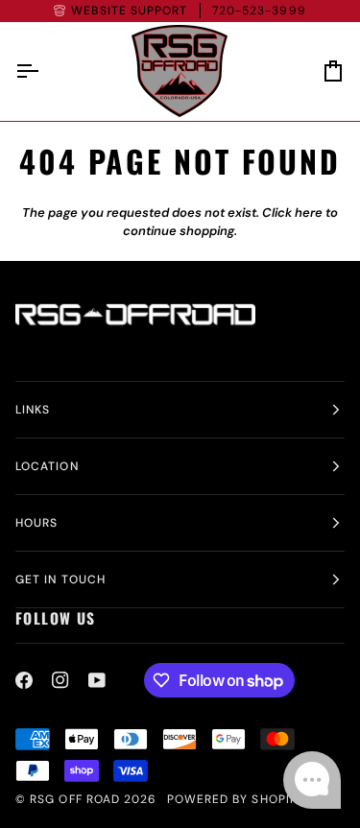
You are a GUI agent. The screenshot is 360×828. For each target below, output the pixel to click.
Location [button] (47, 466)
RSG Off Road (75, 799)
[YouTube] (97, 680)
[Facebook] (24, 680)
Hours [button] (36, 523)
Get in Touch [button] (60, 579)
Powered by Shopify (235, 799)
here (309, 212)
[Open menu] (44, 71)
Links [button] (32, 409)
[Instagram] (60, 680)
